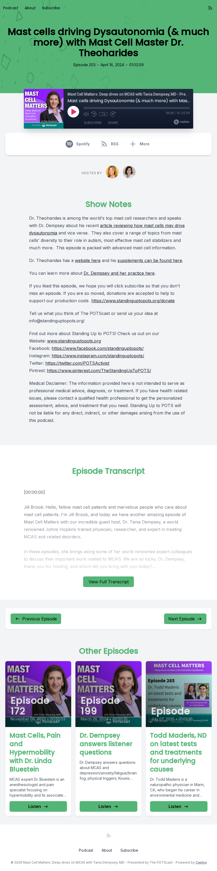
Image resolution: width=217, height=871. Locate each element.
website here (88, 260)
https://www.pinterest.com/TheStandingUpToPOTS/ (99, 370)
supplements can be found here (149, 260)
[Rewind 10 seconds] (94, 114)
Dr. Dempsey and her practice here (119, 273)
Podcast (10, 8)
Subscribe (51, 8)
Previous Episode (39, 618)
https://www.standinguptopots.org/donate (133, 300)
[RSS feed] (210, 8)
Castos (201, 862)
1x (103, 114)
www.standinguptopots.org (74, 341)
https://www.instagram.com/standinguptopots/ (98, 355)
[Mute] (86, 114)
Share (113, 122)
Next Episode (181, 618)
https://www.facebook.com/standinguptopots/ (98, 348)
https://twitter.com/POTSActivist (77, 363)
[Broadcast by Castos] (181, 122)
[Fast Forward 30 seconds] (113, 114)
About (30, 8)
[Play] (73, 112)
